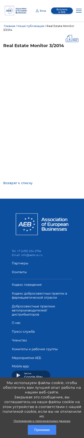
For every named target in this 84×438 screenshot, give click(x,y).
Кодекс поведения (27, 285)
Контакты (19, 272)
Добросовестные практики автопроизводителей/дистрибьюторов (33, 310)
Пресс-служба (23, 332)
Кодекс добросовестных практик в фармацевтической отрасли (39, 295)
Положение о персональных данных (42, 421)
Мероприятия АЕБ (26, 358)
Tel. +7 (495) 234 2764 (26, 251)
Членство (19, 340)
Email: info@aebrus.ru (27, 255)
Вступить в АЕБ (61, 10)
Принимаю (42, 430)
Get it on (33, 375)
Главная (9, 26)
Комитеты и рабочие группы (35, 349)
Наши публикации (30, 26)
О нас (16, 323)
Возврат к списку (18, 183)
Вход (43, 10)
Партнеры (20, 263)
